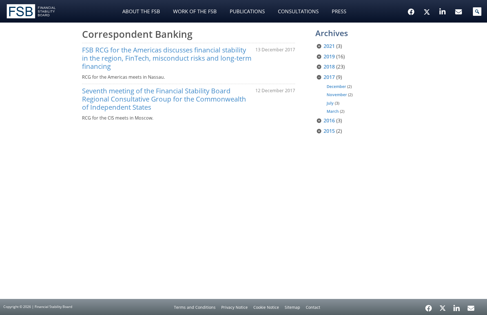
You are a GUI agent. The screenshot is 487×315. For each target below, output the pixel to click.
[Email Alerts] (471, 307)
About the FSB (141, 11)
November (337, 94)
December (336, 86)
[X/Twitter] (427, 3)
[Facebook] (429, 306)
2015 (329, 130)
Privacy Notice (234, 307)
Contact (313, 307)
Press (339, 11)
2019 (329, 56)
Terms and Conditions (195, 307)
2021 (329, 46)
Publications (247, 11)
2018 (329, 66)
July (330, 103)
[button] (477, 11)
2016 (329, 120)
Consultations (298, 11)
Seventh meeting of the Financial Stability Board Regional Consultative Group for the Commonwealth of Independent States (164, 99)
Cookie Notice (266, 307)
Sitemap (292, 307)
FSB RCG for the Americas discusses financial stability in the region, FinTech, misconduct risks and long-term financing (166, 58)
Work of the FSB (195, 11)
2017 (329, 77)
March (333, 111)
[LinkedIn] (457, 306)
